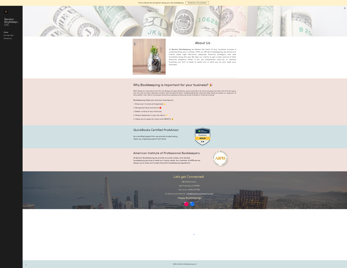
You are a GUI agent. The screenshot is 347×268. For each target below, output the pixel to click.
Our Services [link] (8, 35)
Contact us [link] (8, 38)
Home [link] (6, 32)
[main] (202, 43)
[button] (345, 8)
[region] (173, 3)
